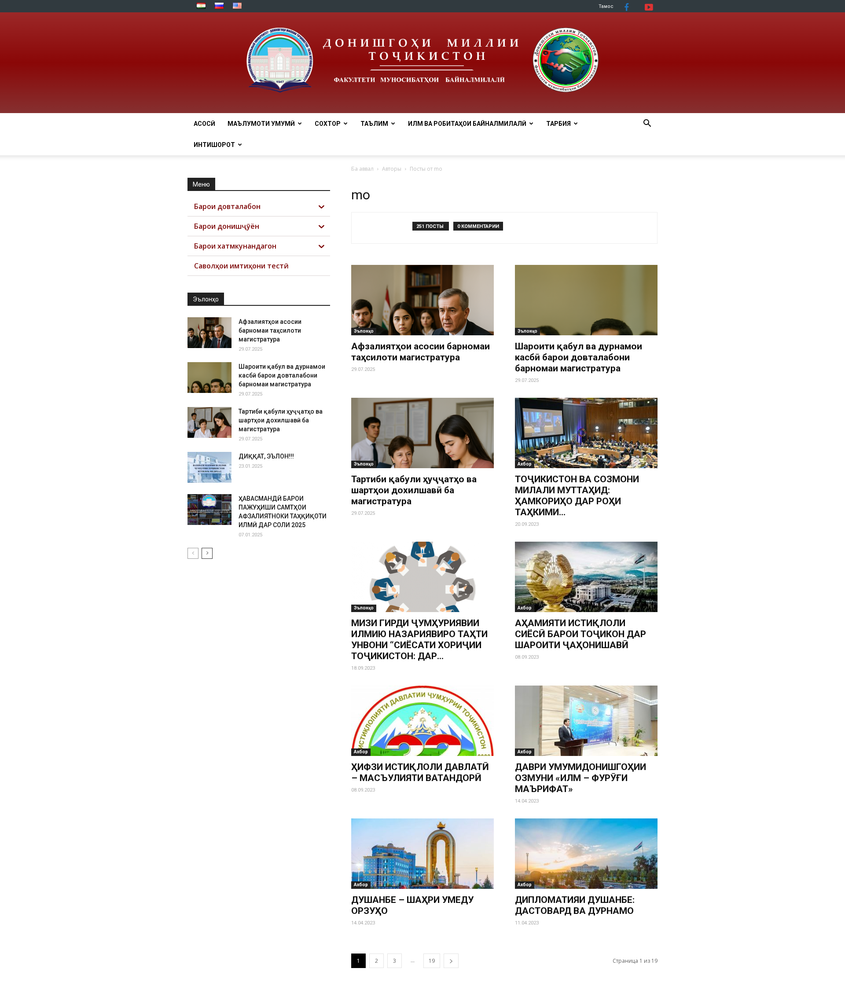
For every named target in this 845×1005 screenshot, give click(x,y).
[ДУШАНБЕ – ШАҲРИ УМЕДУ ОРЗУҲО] (422, 853)
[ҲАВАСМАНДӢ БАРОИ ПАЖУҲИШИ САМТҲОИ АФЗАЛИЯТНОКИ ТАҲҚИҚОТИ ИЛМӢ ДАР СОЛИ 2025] (209, 509)
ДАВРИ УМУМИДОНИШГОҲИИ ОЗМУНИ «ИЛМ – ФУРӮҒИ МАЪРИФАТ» (580, 778)
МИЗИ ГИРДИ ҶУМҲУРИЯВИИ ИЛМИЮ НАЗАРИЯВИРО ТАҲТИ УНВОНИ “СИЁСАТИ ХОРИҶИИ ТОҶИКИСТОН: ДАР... (419, 639)
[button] (647, 124)
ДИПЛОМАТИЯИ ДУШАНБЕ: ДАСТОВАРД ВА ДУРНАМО (575, 905)
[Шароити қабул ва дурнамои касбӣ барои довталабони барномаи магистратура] (586, 300)
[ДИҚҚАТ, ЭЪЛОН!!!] (209, 467)
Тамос (606, 6)
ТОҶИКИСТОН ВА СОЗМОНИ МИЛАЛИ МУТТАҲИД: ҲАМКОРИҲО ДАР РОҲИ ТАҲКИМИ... (577, 495)
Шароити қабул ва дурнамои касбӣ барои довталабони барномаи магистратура (578, 357)
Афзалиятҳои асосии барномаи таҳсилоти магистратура (420, 352)
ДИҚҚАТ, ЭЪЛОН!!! (266, 456)
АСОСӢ (204, 123)
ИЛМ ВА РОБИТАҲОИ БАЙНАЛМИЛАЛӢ (467, 123)
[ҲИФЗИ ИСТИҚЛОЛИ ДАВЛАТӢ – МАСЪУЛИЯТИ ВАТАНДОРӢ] (422, 721)
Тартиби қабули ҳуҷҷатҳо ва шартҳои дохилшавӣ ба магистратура (414, 490)
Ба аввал (362, 168)
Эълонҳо (364, 331)
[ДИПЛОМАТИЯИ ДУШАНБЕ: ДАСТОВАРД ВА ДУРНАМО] (586, 853)
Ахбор (525, 464)
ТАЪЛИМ (374, 123)
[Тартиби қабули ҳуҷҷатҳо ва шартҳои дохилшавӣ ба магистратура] (422, 433)
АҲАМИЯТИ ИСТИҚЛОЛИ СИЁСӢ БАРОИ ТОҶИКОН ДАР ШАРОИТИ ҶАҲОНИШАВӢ (580, 634)
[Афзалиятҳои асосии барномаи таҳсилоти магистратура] (422, 300)
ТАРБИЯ (558, 123)
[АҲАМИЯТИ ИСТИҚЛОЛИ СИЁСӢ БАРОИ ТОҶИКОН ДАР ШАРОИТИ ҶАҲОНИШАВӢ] (586, 577)
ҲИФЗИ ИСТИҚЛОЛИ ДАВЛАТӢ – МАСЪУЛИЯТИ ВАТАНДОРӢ (420, 772)
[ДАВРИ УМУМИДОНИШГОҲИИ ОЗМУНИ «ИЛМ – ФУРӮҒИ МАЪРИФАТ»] (586, 721)
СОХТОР (328, 123)
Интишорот (214, 144)
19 (432, 961)
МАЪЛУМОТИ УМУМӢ (261, 123)
